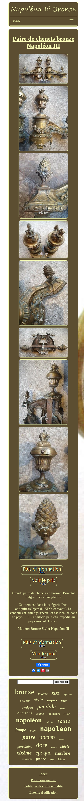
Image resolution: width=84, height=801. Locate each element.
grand (62, 708)
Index (43, 774)
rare (52, 759)
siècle (65, 746)
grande (27, 759)
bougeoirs (54, 713)
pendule (46, 706)
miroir (49, 722)
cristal (67, 714)
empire (52, 700)
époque (43, 753)
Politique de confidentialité (43, 786)
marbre (62, 753)
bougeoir (25, 700)
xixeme (43, 694)
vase (64, 701)
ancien (47, 737)
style (38, 699)
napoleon (55, 728)
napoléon (29, 720)
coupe (40, 713)
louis (64, 721)
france (41, 759)
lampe (20, 729)
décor (53, 747)
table (33, 730)
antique (27, 707)
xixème (24, 753)
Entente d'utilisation (43, 792)
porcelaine (24, 746)
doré (41, 744)
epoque (68, 694)
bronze (24, 692)
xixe (56, 693)
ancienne (24, 713)
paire (29, 736)
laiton (61, 759)
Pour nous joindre (43, 780)
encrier (61, 739)
